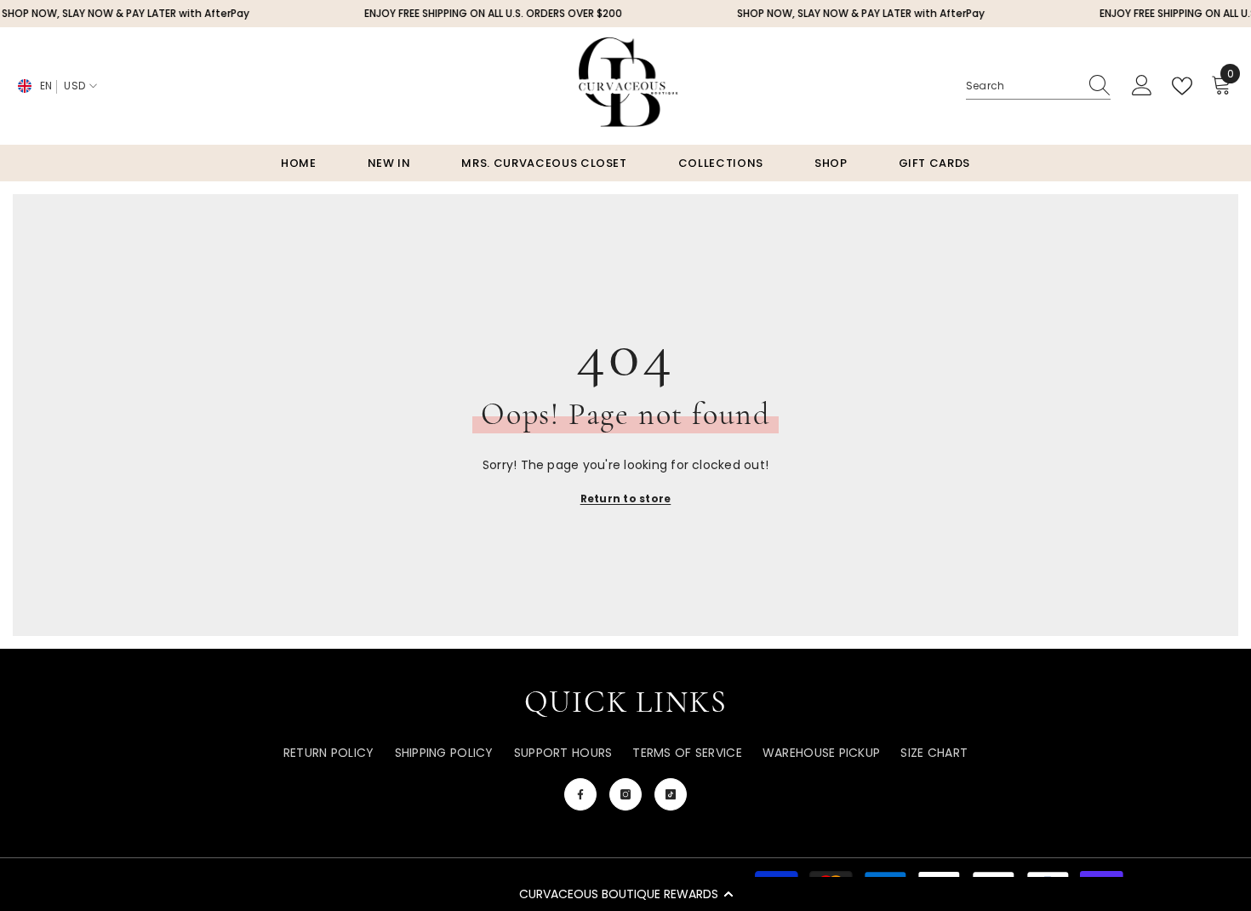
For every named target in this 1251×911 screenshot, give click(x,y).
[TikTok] (670, 794)
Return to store (625, 498)
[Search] (1038, 86)
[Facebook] (580, 794)
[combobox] (1022, 86)
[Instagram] (625, 794)
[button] (625, 894)
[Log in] (1142, 86)
